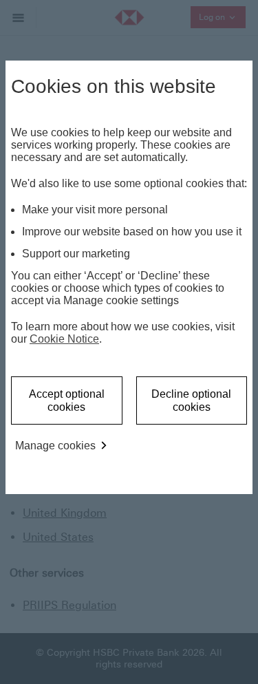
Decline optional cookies (191, 400)
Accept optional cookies (67, 400)
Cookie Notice (64, 339)
